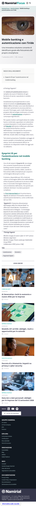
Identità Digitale (15, 8)
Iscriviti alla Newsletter (12, 413)
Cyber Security (6, 289)
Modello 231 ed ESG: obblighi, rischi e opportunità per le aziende (17, 330)
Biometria (18, 252)
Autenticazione (7, 252)
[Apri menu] (30, 3)
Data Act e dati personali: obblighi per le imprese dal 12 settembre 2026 (18, 399)
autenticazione (17, 114)
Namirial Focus (5, 8)
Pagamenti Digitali (8, 255)
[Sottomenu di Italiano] (27, 3)
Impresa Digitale (7, 323)
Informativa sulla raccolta (10, 504)
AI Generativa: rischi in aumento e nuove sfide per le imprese (16, 295)
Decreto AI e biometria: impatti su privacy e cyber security (16, 364)
